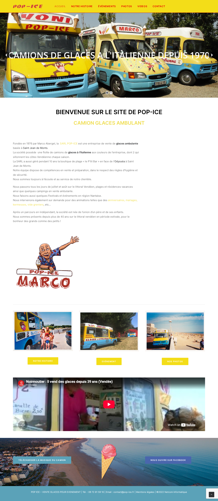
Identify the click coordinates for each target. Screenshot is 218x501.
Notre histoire (43, 361)
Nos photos (175, 361)
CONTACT (159, 6)
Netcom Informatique (176, 492)
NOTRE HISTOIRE (82, 6)
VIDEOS (142, 6)
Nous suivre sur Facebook (168, 460)
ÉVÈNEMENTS (107, 6)
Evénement (109, 361)
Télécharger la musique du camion (42, 460)
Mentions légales (145, 492)
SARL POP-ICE (68, 143)
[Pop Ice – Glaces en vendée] (28, 6)
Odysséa (119, 161)
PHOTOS (126, 6)
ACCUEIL (60, 6)
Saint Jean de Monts (35, 148)
